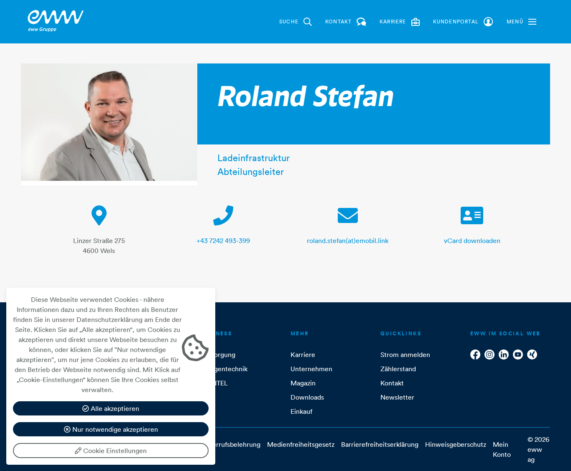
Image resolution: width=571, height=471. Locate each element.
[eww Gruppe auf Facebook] (475, 354)
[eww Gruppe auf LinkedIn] (504, 354)
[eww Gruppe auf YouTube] (518, 354)
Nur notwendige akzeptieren (114, 429)
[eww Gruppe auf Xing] (532, 354)
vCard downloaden (472, 240)
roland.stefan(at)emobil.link (347, 240)
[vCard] (472, 220)
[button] (521, 21)
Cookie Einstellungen (114, 450)
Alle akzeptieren (114, 408)
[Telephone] (223, 220)
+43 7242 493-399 (223, 240)
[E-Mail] (348, 220)
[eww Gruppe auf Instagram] (489, 354)
